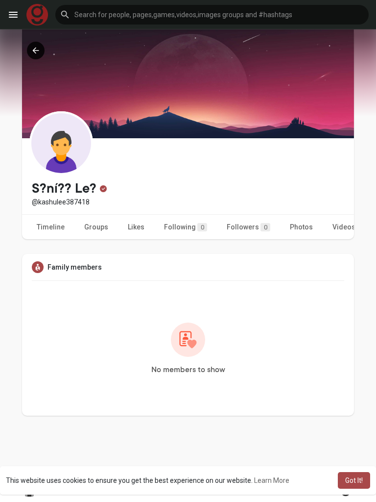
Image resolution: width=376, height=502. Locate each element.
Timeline (51, 227)
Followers (247, 227)
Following (184, 227)
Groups (96, 227)
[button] (212, 15)
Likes (136, 227)
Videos (343, 227)
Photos (301, 227)
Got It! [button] (354, 480)
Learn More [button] (271, 480)
